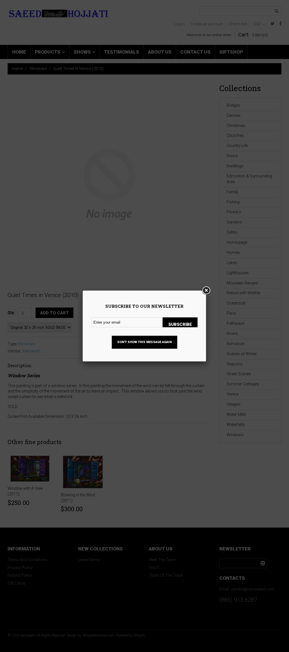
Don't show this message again (144, 342)
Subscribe (180, 324)
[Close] (206, 291)
